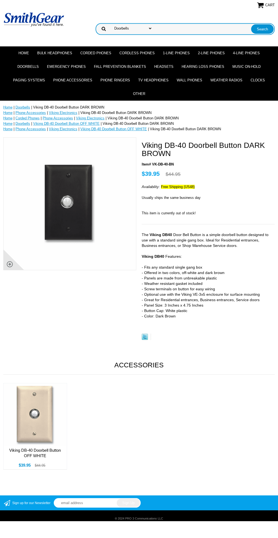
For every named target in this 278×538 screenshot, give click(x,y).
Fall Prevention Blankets (120, 67)
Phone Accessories (72, 80)
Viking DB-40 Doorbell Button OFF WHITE (66, 124)
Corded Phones (95, 53)
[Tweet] (145, 339)
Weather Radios (226, 80)
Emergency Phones (66, 67)
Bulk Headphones (54, 53)
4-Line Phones (246, 53)
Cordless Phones (137, 53)
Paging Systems (29, 80)
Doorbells (28, 67)
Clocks (258, 80)
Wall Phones (189, 80)
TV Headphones (153, 80)
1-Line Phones (176, 53)
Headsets (163, 67)
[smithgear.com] (34, 19)
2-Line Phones (211, 53)
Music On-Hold (246, 67)
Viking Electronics (63, 113)
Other (139, 94)
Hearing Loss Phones (203, 67)
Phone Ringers (115, 80)
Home (23, 53)
